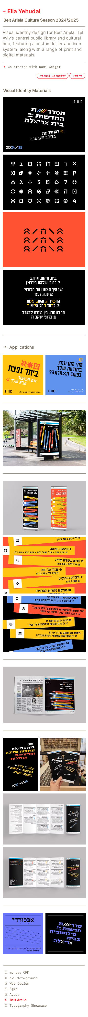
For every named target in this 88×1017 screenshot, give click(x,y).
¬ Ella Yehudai (21, 11)
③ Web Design (16, 983)
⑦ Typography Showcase (25, 1005)
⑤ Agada (11, 994)
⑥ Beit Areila (15, 1000)
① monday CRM (16, 972)
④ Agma (10, 989)
